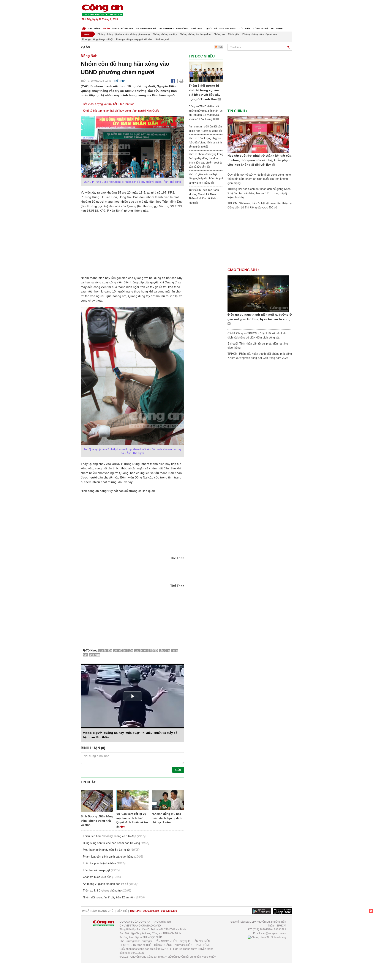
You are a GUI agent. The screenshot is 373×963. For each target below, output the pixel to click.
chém (144, 650)
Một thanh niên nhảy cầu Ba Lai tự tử (106, 849)
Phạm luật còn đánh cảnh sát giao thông (108, 856)
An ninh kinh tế (146, 28)
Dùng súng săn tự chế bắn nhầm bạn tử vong (111, 843)
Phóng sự (219, 34)
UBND (154, 650)
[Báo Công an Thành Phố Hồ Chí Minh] (84, 27)
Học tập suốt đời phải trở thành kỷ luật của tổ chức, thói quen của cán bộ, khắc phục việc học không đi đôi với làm (259, 160)
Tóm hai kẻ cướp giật (96, 870)
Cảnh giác (233, 34)
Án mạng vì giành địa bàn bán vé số (105, 883)
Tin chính (94, 28)
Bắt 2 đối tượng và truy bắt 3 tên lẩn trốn (108, 104)
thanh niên (105, 650)
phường (165, 650)
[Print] (181, 81)
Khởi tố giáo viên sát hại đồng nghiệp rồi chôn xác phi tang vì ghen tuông (206, 178)
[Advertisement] (213, 13)
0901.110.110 (169, 910)
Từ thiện (244, 28)
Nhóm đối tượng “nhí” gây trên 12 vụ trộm (109, 897)
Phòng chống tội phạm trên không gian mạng (124, 34)
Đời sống (182, 28)
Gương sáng (228, 28)
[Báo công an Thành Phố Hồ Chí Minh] (102, 9)
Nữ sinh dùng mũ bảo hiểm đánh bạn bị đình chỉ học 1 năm (167, 818)
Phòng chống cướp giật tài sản (134, 39)
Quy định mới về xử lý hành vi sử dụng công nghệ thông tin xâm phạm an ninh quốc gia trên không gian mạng (259, 179)
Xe (271, 28)
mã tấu (128, 650)
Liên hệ (122, 910)
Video (279, 28)
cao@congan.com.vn (273, 933)
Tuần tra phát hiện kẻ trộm (99, 863)
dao (137, 650)
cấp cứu (94, 654)
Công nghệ (260, 28)
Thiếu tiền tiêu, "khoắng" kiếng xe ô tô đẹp (109, 836)
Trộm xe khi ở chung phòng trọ (102, 890)
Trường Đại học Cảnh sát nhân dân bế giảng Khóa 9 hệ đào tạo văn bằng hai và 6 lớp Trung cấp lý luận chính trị (259, 193)
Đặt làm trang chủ (99, 910)
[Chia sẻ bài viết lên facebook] (173, 81)
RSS (220, 47)
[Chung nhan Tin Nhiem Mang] (267, 937)
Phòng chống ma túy (165, 34)
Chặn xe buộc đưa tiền (97, 877)
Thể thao (197, 28)
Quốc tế (211, 28)
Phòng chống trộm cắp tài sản (259, 34)
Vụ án (106, 28)
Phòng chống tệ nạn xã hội (97, 39)
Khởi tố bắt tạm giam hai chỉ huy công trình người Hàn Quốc (121, 110)
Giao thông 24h (122, 28)
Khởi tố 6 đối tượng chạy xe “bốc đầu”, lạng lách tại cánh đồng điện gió (205, 142)
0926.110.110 (151, 910)
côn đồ (118, 650)
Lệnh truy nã (162, 39)
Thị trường (166, 28)
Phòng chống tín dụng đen (195, 34)
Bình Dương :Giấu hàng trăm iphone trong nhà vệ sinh (97, 820)
